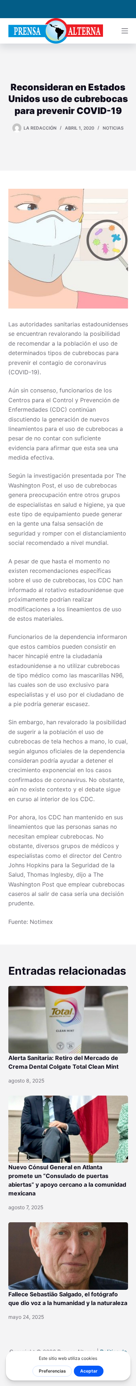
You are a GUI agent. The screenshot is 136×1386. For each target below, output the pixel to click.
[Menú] (124, 31)
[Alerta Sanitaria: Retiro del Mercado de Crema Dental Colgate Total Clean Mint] (68, 1019)
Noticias (113, 128)
